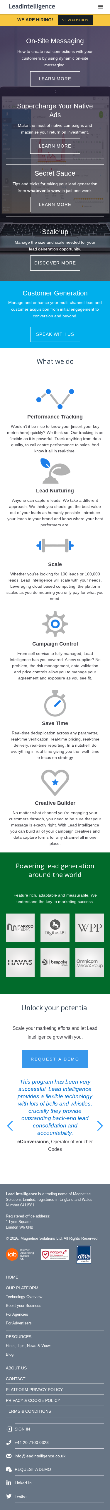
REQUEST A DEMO (55, 1059)
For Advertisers (19, 1323)
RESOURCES (18, 1336)
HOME (12, 1277)
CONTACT (16, 1378)
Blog (9, 1354)
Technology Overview (24, 1297)
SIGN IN (22, 1429)
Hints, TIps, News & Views (29, 1345)
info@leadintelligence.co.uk (40, 1456)
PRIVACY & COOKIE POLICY (33, 1400)
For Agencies (17, 1314)
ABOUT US (16, 1368)
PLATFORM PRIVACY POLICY (34, 1389)
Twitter (21, 1496)
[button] (101, 7)
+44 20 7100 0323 (32, 1442)
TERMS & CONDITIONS (28, 1411)
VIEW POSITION (75, 20)
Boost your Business (23, 1305)
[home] (30, 5)
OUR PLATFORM (22, 1288)
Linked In (23, 1482)
